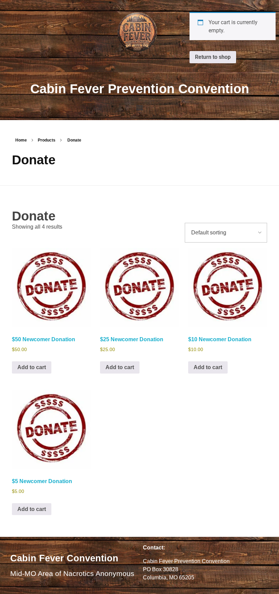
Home (21, 140)
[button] (139, 107)
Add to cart (31, 367)
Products (46, 140)
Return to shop (213, 57)
